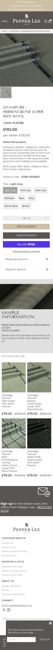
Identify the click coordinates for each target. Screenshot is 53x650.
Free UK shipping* (26, 2)
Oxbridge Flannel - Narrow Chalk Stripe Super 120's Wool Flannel (35, 402)
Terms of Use (8, 547)
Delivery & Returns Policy (15, 551)
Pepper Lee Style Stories (14, 571)
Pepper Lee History (11, 586)
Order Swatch (26, 235)
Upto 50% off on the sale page (26, 5)
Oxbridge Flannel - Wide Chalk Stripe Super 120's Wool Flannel (34, 458)
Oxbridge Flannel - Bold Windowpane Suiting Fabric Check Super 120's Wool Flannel (9, 461)
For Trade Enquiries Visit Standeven (26, 9)
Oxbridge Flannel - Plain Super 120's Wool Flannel (8, 401)
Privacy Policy (9, 555)
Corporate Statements (13, 594)
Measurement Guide (12, 566)
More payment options (26, 251)
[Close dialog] (50, 623)
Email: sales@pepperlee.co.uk (17, 605)
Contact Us (7, 543)
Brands (5, 590)
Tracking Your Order (12, 575)
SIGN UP (45, 639)
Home (4, 31)
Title (13, 184)
